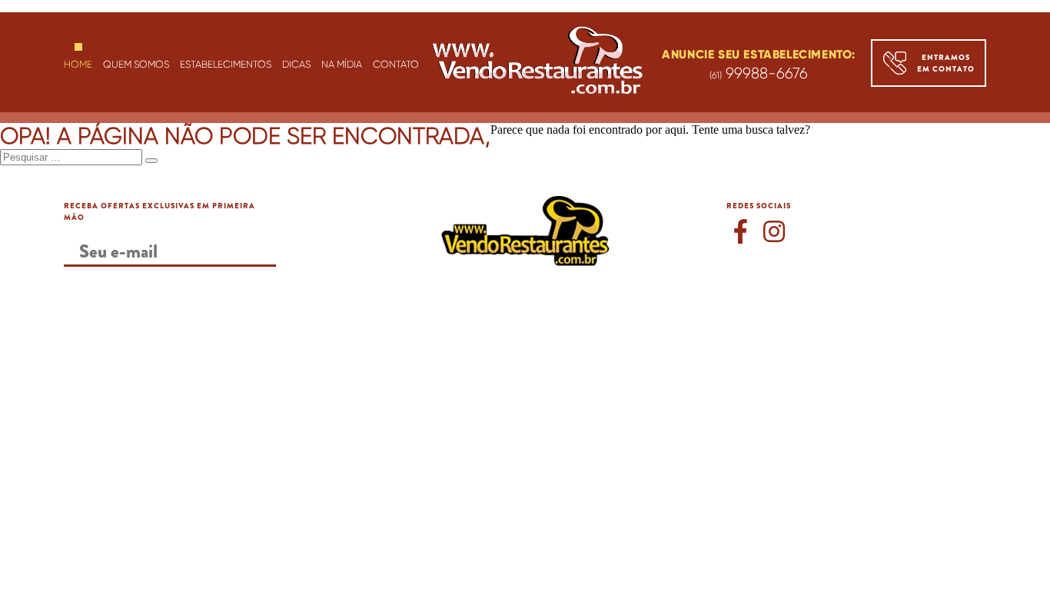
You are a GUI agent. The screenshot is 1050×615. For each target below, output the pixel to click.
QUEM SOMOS (136, 64)
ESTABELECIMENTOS (225, 64)
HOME (78, 64)
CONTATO (396, 64)
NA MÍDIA (341, 64)
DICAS (296, 64)
